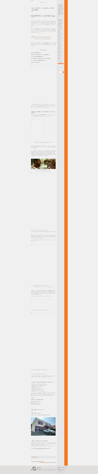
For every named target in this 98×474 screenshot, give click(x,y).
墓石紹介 (66, 5)
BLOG (66, 11)
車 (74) (59, 57)
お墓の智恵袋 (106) (60, 23)
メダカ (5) (59, 54)
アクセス (32, 411)
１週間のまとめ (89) (60, 19)
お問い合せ (66, 14)
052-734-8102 (35, 402)
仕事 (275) (59, 32)
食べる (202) (59, 59)
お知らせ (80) (59, 26)
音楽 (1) (59, 56)
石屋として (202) (60, 51)
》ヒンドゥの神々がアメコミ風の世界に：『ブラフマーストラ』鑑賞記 (47, 462)
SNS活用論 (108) (60, 20)
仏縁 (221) (59, 30)
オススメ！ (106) (60, 22)
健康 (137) (59, 35)
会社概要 (66, 9)
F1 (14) (59, 53)
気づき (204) (59, 50)
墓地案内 (66, 7)
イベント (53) (59, 21)
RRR (33, 457)
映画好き (36, 456)
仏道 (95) (59, 31)
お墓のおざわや (60, 2)
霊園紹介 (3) (59, 58)
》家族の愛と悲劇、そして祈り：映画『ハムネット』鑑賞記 (60, 7)
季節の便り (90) (60, 36)
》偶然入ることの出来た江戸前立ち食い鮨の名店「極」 (38, 461)
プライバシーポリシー (60, 472)
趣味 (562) (59, 52)
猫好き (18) (59, 55)
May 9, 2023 (49, 37)
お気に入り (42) (60, 25)
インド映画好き (36, 457)
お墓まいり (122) (60, 24)
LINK (66, 12)
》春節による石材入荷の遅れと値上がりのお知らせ (60, 14)
